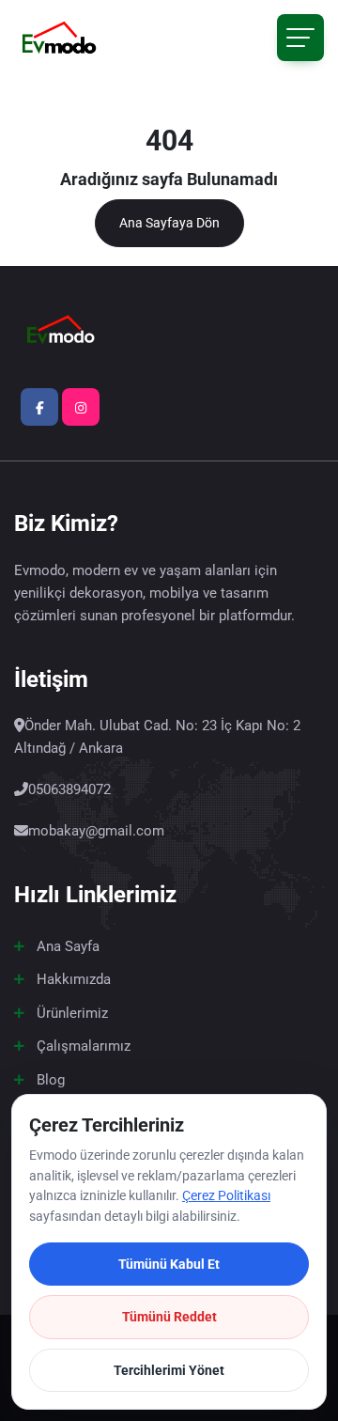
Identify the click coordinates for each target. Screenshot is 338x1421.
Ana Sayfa (68, 946)
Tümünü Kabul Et (169, 1264)
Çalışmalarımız (84, 1046)
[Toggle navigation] (300, 37)
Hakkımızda (74, 979)
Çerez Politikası (226, 1195)
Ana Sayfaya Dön (169, 222)
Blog (51, 1079)
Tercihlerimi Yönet (169, 1370)
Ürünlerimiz (72, 1013)
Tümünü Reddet (169, 1316)
